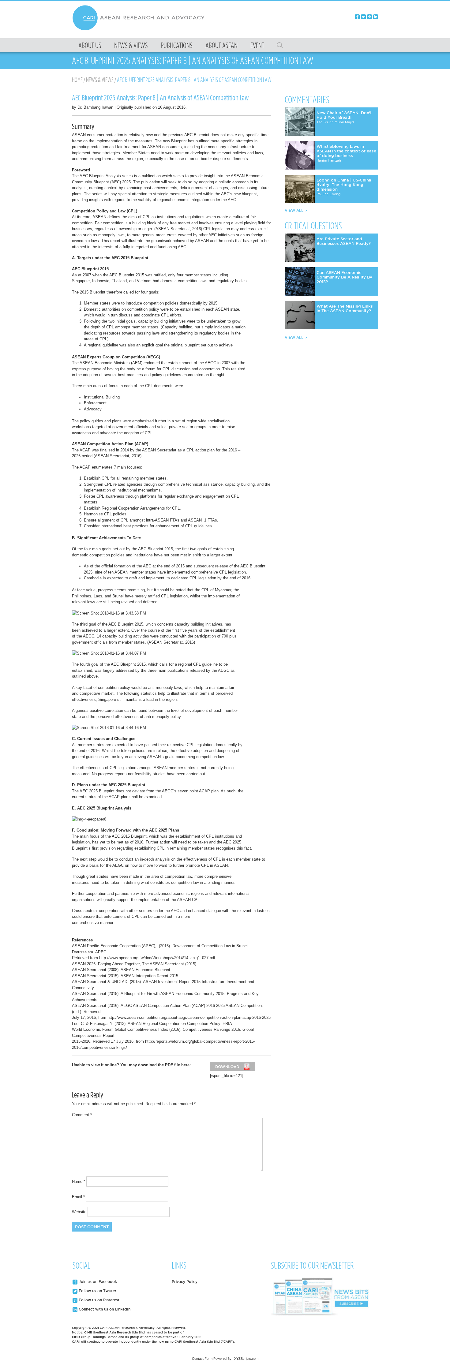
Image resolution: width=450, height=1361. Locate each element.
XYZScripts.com (246, 1358)
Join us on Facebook (97, 1282)
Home (77, 80)
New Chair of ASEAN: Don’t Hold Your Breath (344, 114)
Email (78, 1197)
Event (257, 45)
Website (79, 1212)
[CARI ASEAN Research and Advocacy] (140, 29)
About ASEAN (221, 45)
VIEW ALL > (296, 210)
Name (78, 1181)
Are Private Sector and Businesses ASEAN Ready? (344, 241)
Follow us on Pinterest (98, 1300)
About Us (89, 45)
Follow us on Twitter (96, 1291)
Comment (82, 1114)
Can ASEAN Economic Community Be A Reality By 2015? (344, 277)
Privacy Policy (184, 1282)
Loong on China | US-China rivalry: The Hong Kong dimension (344, 184)
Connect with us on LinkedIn (103, 1309)
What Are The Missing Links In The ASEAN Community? (345, 308)
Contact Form (202, 1358)
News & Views (131, 45)
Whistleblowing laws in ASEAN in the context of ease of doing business (346, 151)
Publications (177, 45)
